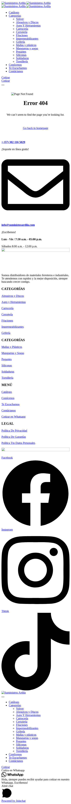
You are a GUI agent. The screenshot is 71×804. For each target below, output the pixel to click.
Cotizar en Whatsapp (13, 416)
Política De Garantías (13, 436)
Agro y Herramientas (13, 302)
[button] (35, 770)
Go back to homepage (35, 128)
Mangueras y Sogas (12, 353)
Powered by (13, 800)
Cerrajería (7, 314)
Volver (20, 19)
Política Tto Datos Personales (18, 442)
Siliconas (6, 365)
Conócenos (7, 398)
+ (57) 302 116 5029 (13, 142)
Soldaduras (7, 371)
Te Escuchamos (10, 404)
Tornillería (7, 377)
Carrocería (7, 308)
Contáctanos (8, 410)
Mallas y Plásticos (11, 346)
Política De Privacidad (14, 430)
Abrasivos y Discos (12, 295)
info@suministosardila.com (18, 224)
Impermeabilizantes (12, 326)
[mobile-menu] (2, 85)
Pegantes (6, 359)
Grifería (5, 332)
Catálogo (6, 391)
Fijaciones (7, 320)
